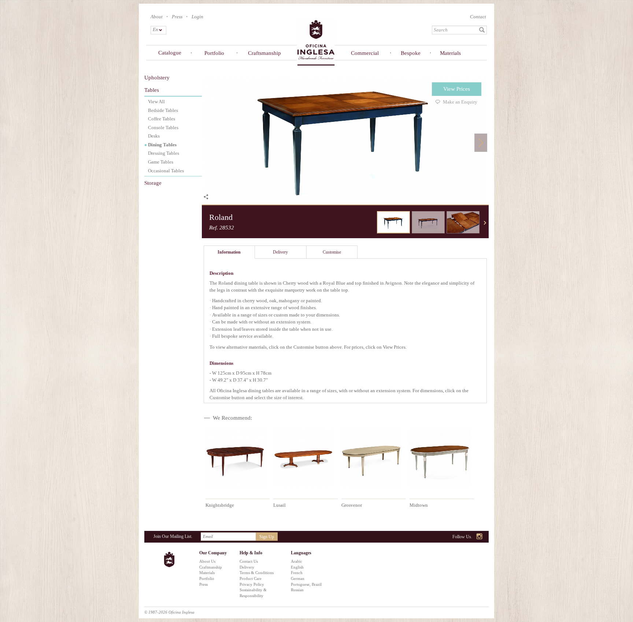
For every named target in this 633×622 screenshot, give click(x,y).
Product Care (251, 578)
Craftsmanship (263, 53)
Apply (482, 30)
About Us (207, 561)
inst (479, 536)
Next (480, 142)
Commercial (365, 53)
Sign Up (266, 536)
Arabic (296, 561)
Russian (297, 590)
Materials (450, 53)
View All (156, 101)
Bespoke (411, 53)
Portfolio (214, 53)
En (155, 29)
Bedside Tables (163, 110)
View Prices (456, 89)
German (297, 578)
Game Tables (160, 162)
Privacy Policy (252, 584)
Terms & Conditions (257, 572)
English (297, 567)
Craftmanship (210, 567)
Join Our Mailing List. (172, 536)
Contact (478, 16)
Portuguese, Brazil (306, 584)
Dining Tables (162, 144)
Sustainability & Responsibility (253, 593)
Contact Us (249, 561)
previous (371, 223)
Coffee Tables (161, 118)
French (297, 572)
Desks (154, 136)
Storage (153, 183)
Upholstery (157, 77)
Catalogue (169, 53)
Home (316, 42)
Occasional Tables (166, 170)
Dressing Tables (163, 153)
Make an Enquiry (460, 102)
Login (197, 16)
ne (485, 223)
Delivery (247, 567)
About (157, 16)
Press (177, 16)
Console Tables (163, 127)
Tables (151, 90)
